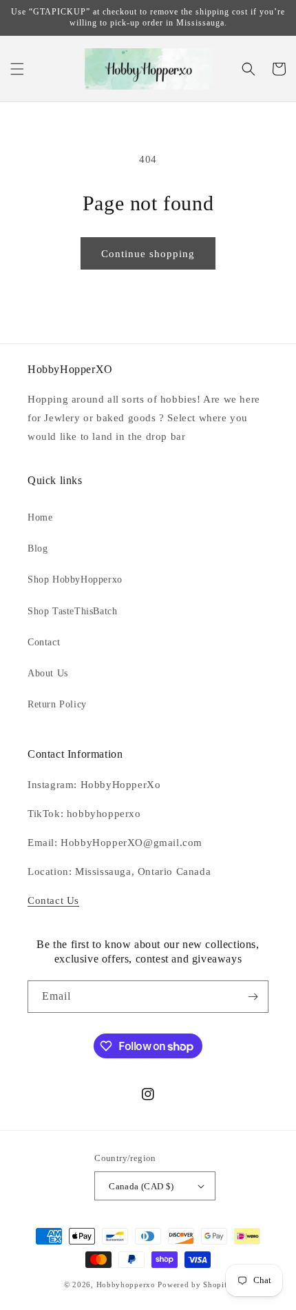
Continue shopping (148, 253)
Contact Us (53, 900)
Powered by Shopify (195, 1284)
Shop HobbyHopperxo (75, 579)
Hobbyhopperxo (126, 1284)
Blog (37, 548)
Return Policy (57, 704)
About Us (48, 673)
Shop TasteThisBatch (72, 611)
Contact (44, 642)
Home (40, 517)
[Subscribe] (252, 996)
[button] (17, 69)
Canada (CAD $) (141, 1186)
